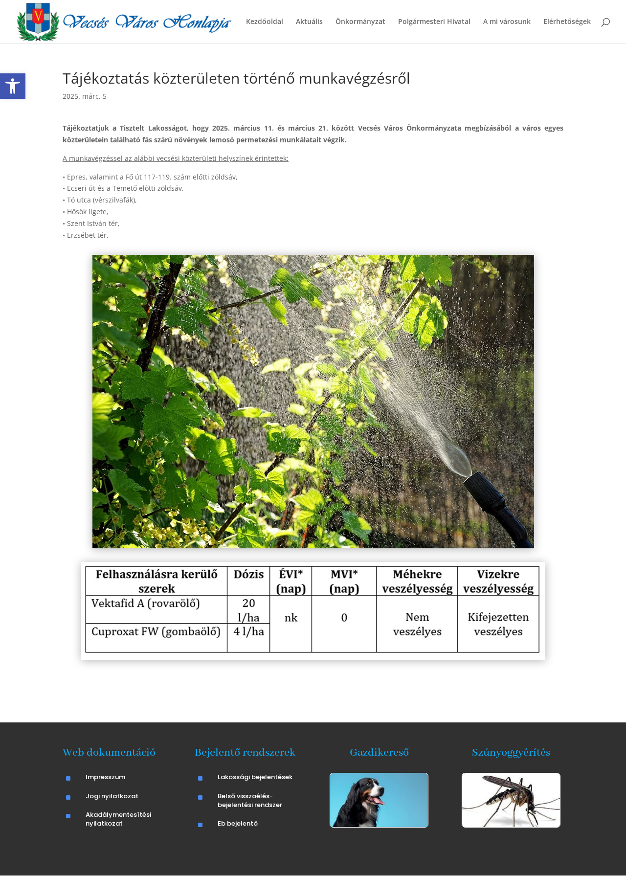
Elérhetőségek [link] (567, 22)
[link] (12, 86)
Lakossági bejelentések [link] (255, 777)
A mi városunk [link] (507, 22)
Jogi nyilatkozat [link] (112, 796)
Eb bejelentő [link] (238, 823)
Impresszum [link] (105, 777)
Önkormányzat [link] (360, 22)
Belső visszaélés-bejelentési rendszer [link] (250, 800)
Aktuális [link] (309, 22)
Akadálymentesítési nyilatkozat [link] (118, 819)
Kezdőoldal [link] (264, 22)
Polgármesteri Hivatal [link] (434, 22)
